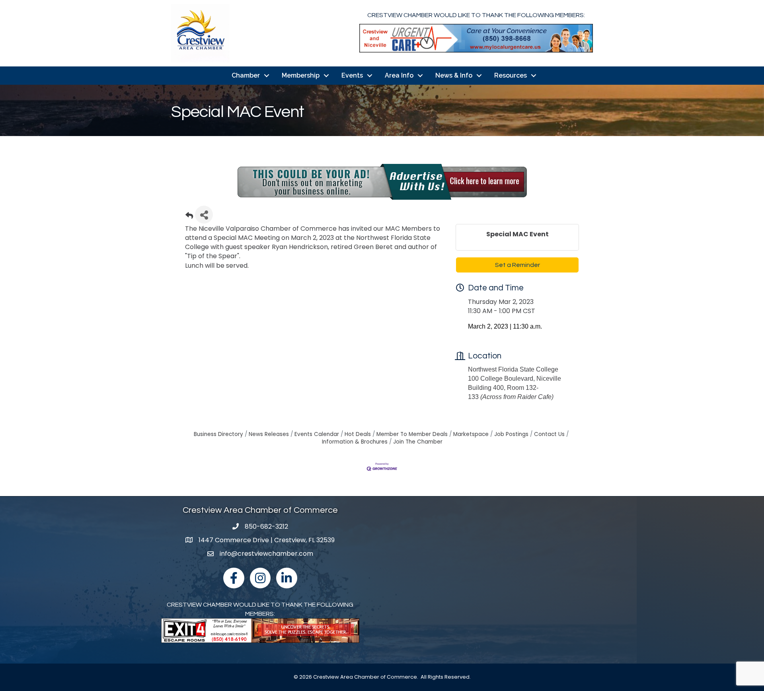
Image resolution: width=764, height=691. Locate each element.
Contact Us (549, 434)
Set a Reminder (517, 265)
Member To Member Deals (412, 434)
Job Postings (511, 434)
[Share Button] (204, 215)
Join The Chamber (417, 442)
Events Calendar (316, 434)
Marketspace (471, 434)
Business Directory (218, 434)
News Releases (269, 434)
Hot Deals (358, 434)
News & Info (453, 75)
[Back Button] (189, 217)
